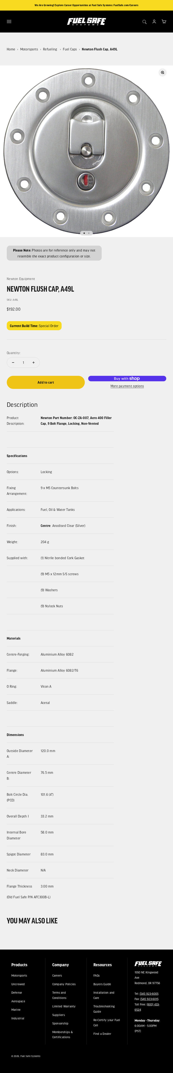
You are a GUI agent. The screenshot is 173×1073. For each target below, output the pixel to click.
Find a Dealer (102, 1033)
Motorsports (29, 49)
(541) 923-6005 (148, 993)
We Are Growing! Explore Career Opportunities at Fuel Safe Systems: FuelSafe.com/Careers (86, 5)
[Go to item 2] (88, 233)
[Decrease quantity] (13, 362)
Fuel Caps (70, 49)
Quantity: (14, 353)
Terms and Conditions (59, 995)
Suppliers (58, 1014)
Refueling (50, 49)
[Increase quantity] (33, 362)
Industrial (17, 1018)
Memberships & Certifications (62, 1034)
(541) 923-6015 (149, 998)
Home (11, 49)
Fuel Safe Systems (30, 1056)
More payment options (127, 386)
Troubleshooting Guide (104, 1009)
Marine (15, 1009)
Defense (16, 992)
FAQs (96, 975)
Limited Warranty (64, 1006)
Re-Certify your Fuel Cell (106, 1022)
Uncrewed (18, 983)
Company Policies (64, 983)
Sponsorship (60, 1023)
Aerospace (18, 1001)
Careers (57, 975)
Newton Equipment (21, 278)
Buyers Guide (102, 983)
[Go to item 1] (84, 233)
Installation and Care (104, 995)
